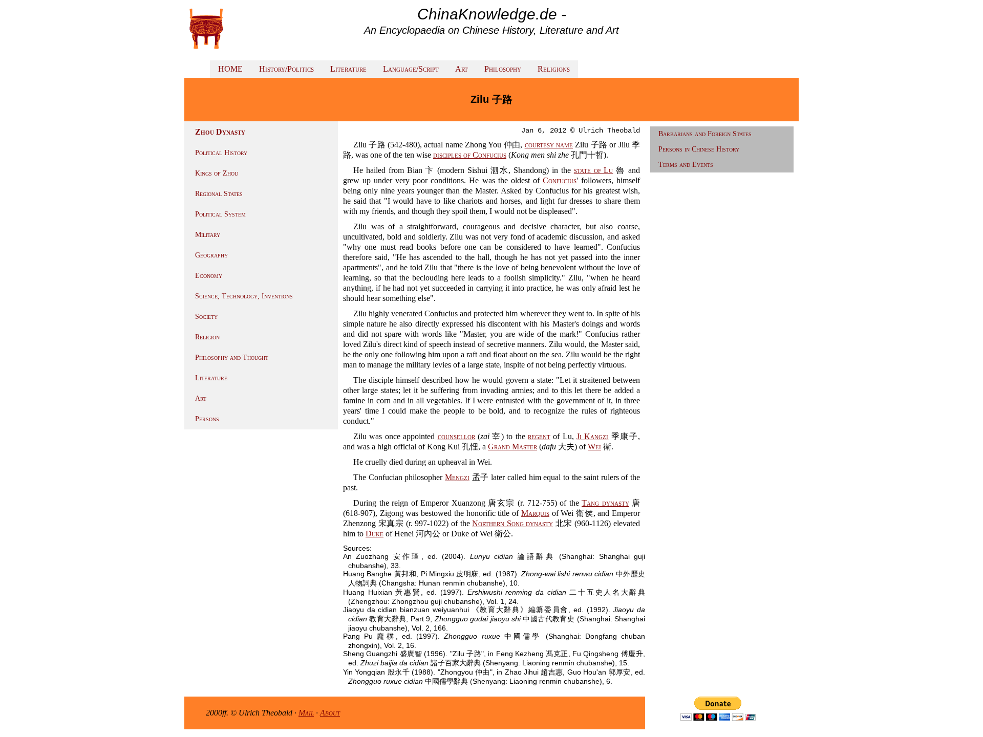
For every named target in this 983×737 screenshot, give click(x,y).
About (330, 712)
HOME (230, 68)
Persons (207, 419)
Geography (211, 255)
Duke (374, 533)
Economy (208, 275)
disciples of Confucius (469, 154)
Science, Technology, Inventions (244, 296)
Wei (594, 446)
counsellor (456, 436)
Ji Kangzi (592, 436)
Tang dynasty (605, 502)
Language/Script (411, 68)
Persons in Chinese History (698, 149)
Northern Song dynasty (512, 523)
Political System (220, 214)
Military (207, 235)
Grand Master (512, 446)
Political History (221, 153)
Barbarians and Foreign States (705, 134)
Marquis (535, 513)
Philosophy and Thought (231, 357)
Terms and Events (685, 164)
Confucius (559, 180)
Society (206, 316)
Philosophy (502, 68)
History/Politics (286, 68)
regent (539, 436)
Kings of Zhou (216, 173)
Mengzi (457, 477)
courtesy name (549, 144)
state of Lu (593, 170)
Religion (207, 337)
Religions (554, 68)
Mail (306, 712)
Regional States (219, 194)
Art (461, 68)
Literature (348, 68)
